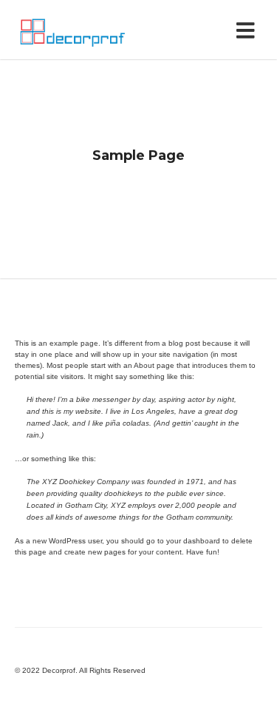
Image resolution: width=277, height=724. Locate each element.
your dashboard (193, 541)
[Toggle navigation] (248, 30)
